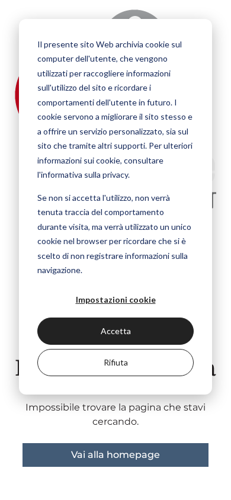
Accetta (116, 331)
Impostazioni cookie (116, 299)
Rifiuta (116, 362)
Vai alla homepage (115, 454)
